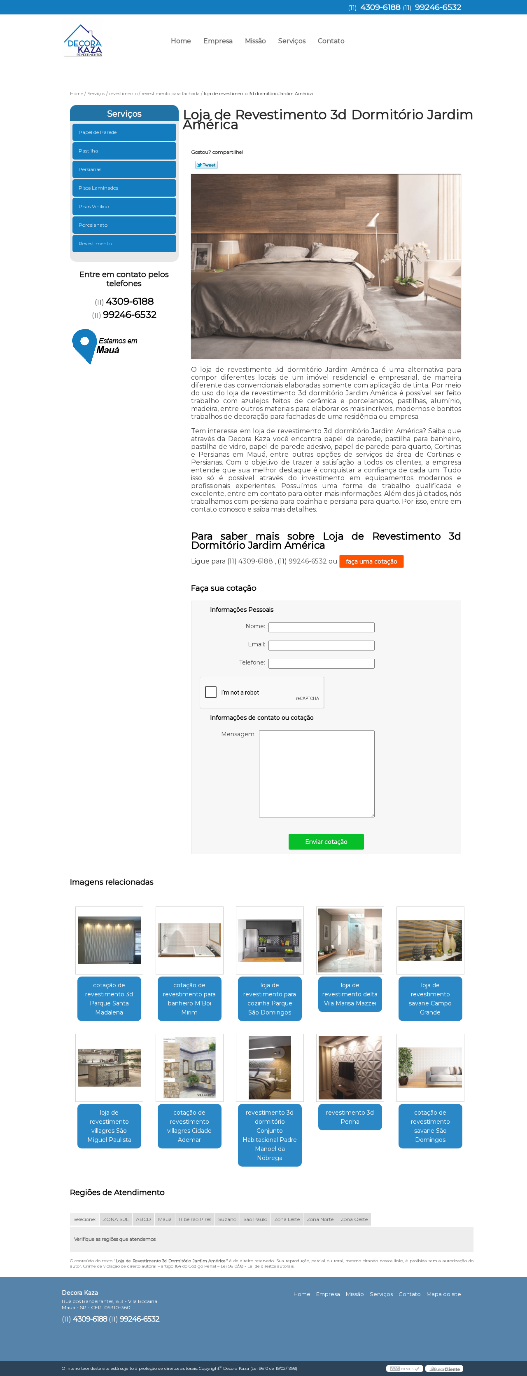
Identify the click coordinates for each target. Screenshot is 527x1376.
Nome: (256, 626)
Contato (331, 41)
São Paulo (255, 1219)
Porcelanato (93, 225)
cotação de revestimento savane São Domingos (430, 1126)
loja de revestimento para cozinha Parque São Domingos (269, 999)
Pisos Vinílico (94, 206)
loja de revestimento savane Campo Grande (430, 999)
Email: (258, 644)
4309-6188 (380, 7)
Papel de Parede (98, 132)
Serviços (291, 41)
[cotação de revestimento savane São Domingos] (430, 1068)
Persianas (90, 169)
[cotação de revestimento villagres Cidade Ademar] (190, 1068)
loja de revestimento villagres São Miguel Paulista (109, 1126)
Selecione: (84, 1219)
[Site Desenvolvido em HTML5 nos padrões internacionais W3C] (404, 1368)
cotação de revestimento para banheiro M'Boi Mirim (189, 999)
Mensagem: (240, 734)
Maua (165, 1219)
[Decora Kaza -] (109, 35)
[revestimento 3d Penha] (350, 1068)
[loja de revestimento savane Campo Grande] (430, 940)
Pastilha (88, 151)
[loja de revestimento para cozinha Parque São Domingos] (270, 940)
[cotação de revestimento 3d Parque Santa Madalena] (109, 940)
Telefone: (253, 662)
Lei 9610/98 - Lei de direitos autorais (257, 1266)
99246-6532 (438, 7)
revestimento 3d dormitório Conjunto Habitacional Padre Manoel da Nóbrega (270, 1135)
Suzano (227, 1219)
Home (181, 41)
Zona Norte (320, 1219)
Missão (255, 41)
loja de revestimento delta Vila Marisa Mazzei (350, 994)
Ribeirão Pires (195, 1219)
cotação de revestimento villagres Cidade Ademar (189, 1126)
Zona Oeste (354, 1219)
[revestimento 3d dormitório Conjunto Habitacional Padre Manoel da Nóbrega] (270, 1068)
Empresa (218, 41)
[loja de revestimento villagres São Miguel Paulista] (109, 1068)
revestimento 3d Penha (350, 1117)
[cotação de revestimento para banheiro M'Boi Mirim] (190, 940)
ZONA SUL (116, 1219)
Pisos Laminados (98, 188)
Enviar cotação (326, 841)
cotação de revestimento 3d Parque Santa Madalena (109, 999)
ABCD (143, 1219)
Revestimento (95, 243)
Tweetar (206, 165)
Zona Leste (287, 1219)
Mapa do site (444, 1294)
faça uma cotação (371, 561)
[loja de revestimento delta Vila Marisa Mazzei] (350, 940)
